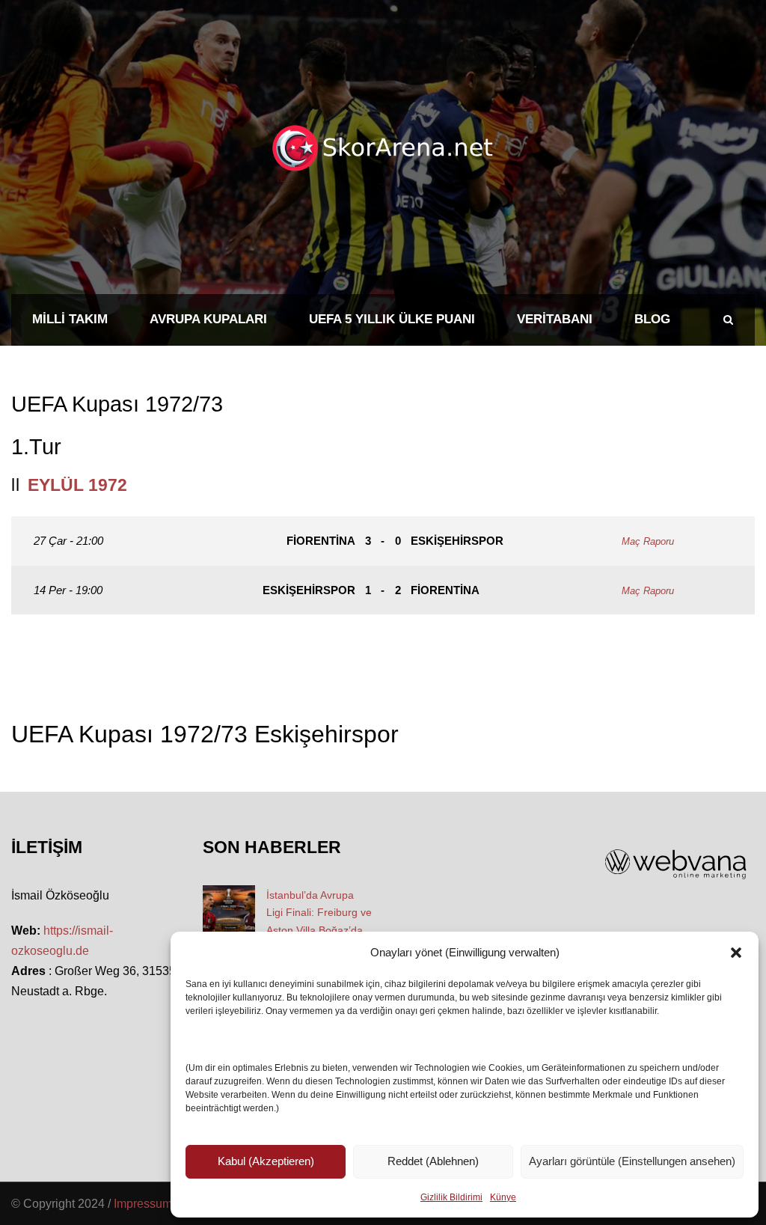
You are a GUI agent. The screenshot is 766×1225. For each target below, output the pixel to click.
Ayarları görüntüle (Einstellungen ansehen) (632, 1161)
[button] (736, 952)
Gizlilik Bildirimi (451, 1197)
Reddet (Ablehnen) (433, 1161)
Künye (503, 1197)
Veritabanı (554, 319)
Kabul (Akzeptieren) (266, 1161)
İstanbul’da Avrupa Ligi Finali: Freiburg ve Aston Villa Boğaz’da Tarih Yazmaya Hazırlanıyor (319, 930)
